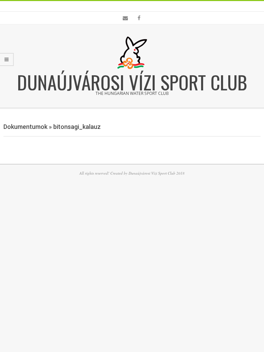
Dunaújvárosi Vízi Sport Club (132, 82)
